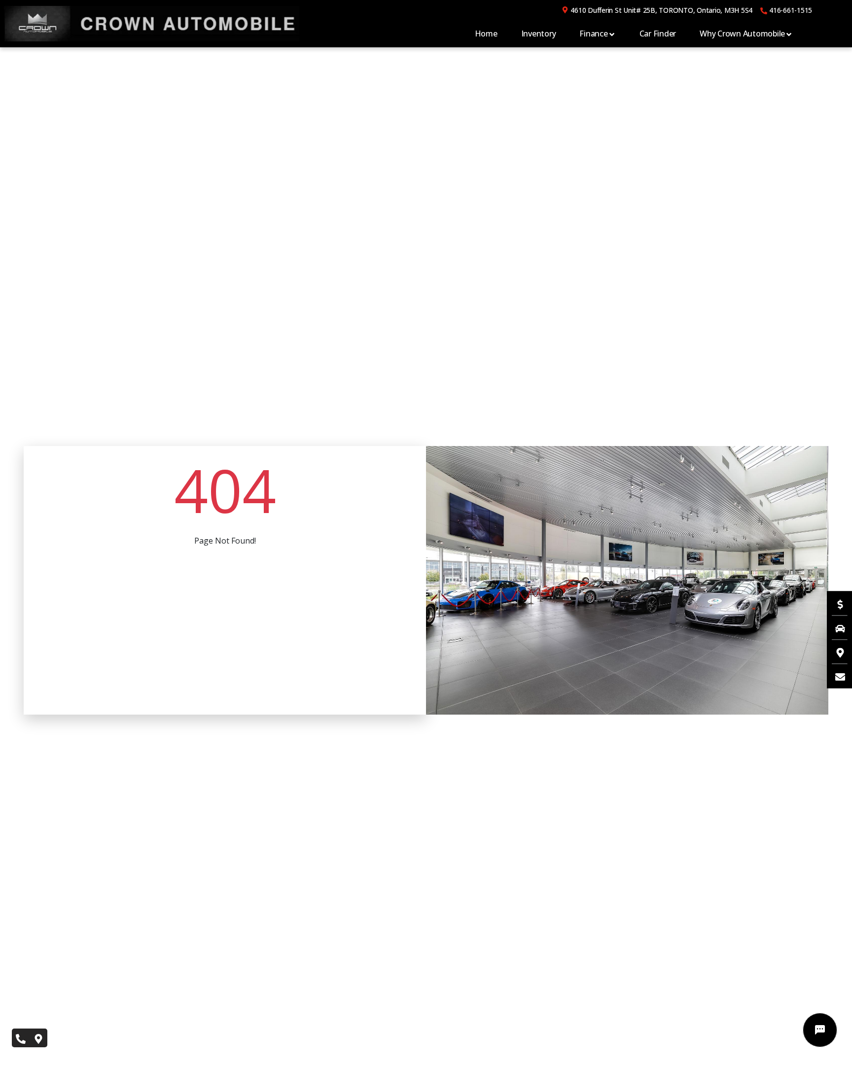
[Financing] (835, 603)
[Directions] (835, 651)
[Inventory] (835, 627)
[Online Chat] (820, 1030)
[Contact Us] (835, 676)
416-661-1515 (790, 10)
